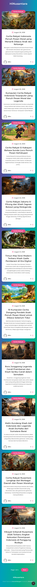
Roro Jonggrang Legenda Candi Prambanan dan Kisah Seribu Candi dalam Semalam (18, 370)
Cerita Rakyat (18, 11)
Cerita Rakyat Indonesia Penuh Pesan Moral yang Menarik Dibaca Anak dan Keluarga (18, 40)
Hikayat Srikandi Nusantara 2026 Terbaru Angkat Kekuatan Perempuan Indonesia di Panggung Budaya (18, 537)
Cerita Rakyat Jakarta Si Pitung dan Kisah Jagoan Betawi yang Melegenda (18, 204)
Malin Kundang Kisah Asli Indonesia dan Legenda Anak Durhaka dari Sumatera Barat (18, 427)
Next (24, 570)
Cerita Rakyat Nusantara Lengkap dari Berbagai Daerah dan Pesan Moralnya (18, 480)
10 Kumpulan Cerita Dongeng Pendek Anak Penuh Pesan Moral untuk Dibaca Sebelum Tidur (18, 314)
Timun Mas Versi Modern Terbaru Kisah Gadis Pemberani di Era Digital (18, 258)
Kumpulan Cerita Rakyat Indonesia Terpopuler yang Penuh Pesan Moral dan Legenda (18, 97)
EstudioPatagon (16, 581)
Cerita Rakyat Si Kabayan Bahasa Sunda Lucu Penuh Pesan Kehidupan (18, 150)
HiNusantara (18, 3)
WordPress (31, 581)
